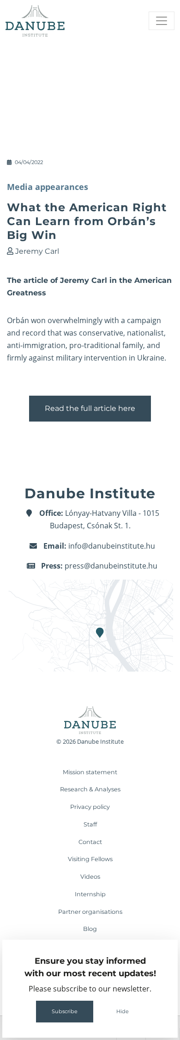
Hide (122, 1011)
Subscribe (65, 1011)
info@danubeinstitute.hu (111, 546)
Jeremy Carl (37, 251)
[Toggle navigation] (161, 21)
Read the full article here (90, 408)
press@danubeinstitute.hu (111, 566)
